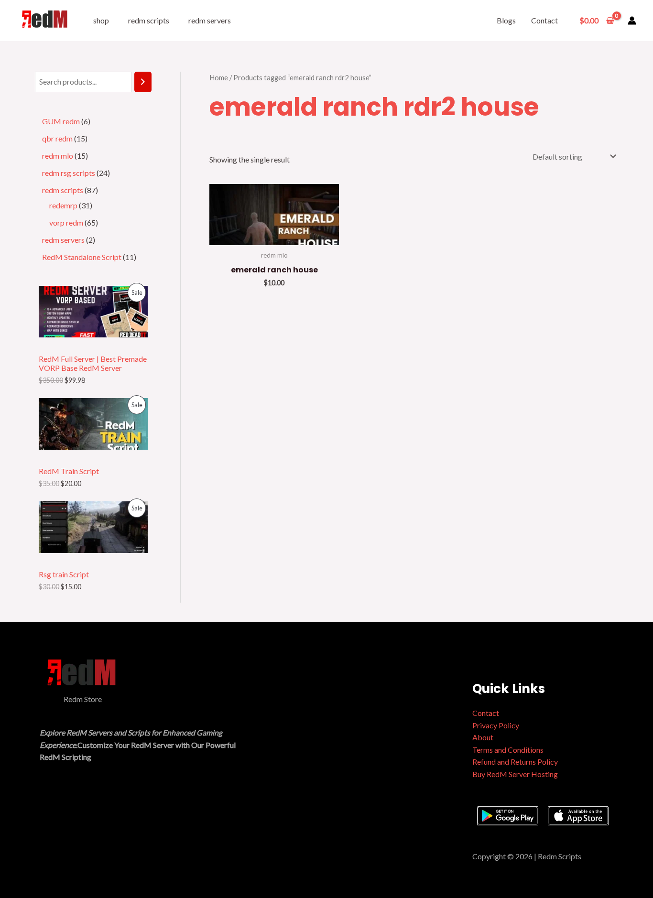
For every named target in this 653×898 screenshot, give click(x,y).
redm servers (209, 20)
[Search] (143, 82)
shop (101, 20)
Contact (544, 20)
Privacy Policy (495, 725)
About (482, 737)
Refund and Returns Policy (515, 761)
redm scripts (148, 20)
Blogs (506, 20)
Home (218, 77)
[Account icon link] (632, 20)
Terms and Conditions (508, 749)
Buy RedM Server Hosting (515, 774)
